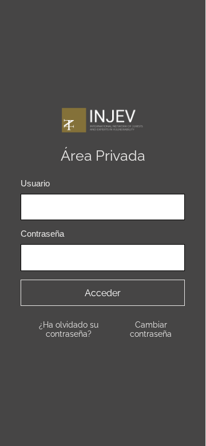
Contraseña (42, 233)
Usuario (35, 183)
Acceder (103, 293)
